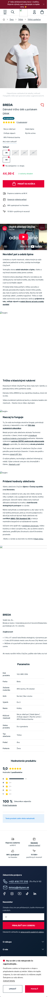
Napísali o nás (14, 464)
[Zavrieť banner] (43, 4)
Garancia (10, 199)
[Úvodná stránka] (4, 19)
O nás (5, 949)
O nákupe (7, 942)
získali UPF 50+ (16, 454)
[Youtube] (19, 893)
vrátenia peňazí (21, 199)
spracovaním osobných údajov (32, 932)
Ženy (12, 19)
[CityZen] (23, 13)
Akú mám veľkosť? (10, 142)
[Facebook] (4, 893)
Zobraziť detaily (9, 981)
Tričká (20, 19)
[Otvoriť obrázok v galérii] (24, 55)
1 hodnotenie (22, 122)
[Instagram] (12, 893)
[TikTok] (27, 893)
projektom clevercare (30, 526)
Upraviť (12, 989)
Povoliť (34, 989)
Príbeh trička (38, 539)
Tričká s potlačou (34, 19)
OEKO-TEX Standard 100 (20, 518)
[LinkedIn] (34, 893)
